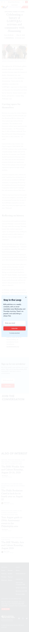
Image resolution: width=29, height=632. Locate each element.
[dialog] (14, 316)
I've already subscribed (14, 333)
